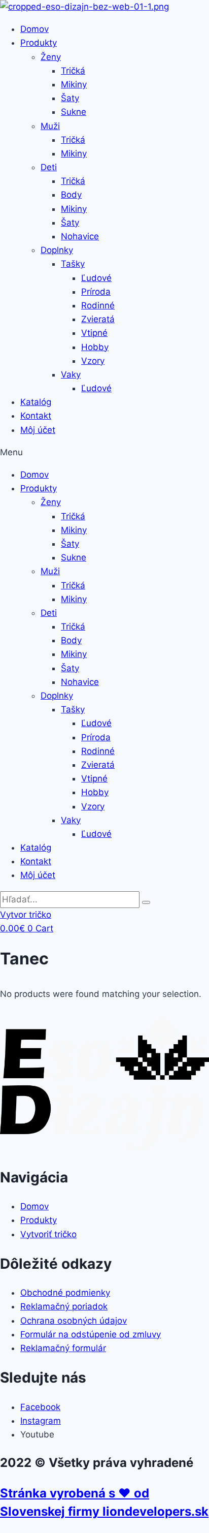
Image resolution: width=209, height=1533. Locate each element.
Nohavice (80, 236)
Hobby (95, 347)
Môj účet (37, 430)
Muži (50, 126)
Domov (34, 29)
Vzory (92, 361)
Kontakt (35, 416)
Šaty (70, 98)
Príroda (96, 292)
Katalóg (35, 402)
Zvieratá (98, 319)
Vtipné (94, 333)
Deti (49, 167)
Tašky (73, 264)
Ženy (51, 57)
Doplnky (57, 250)
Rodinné (98, 305)
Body (71, 195)
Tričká (73, 71)
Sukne (73, 112)
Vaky (71, 374)
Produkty (38, 43)
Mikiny (74, 84)
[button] (104, 452)
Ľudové (96, 278)
